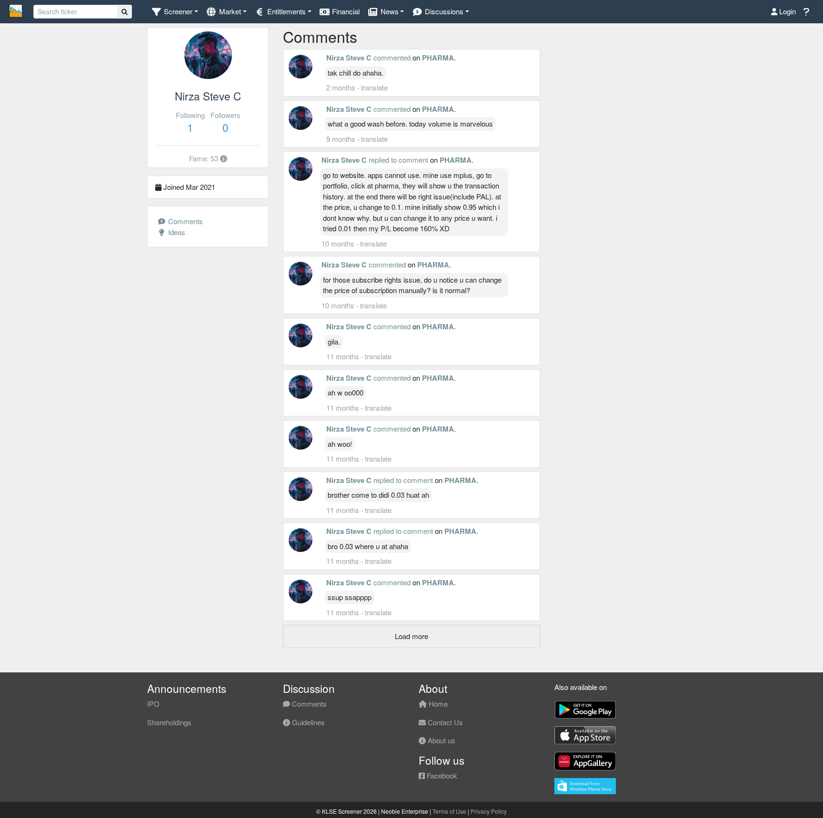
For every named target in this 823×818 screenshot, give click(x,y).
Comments (184, 221)
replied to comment (398, 160)
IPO (153, 704)
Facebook (441, 775)
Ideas (175, 232)
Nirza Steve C (348, 57)
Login (786, 11)
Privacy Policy (489, 811)
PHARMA (438, 57)
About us (440, 740)
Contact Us (444, 722)
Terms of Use (449, 811)
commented (392, 57)
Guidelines (307, 722)
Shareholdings (169, 722)
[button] (174, 11)
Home (437, 704)
